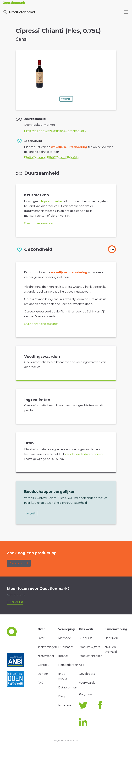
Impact (63, 656)
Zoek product (18, 563)
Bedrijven (111, 638)
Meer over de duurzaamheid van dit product (54, 131)
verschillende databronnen (84, 454)
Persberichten (68, 664)
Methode (64, 638)
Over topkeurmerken (39, 223)
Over (41, 638)
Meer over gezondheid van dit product (50, 157)
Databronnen (67, 687)
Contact (43, 664)
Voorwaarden (88, 682)
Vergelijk (66, 98)
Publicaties (65, 647)
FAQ (40, 682)
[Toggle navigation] (125, 12)
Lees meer (15, 602)
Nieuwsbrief (46, 656)
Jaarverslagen (47, 647)
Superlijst (85, 638)
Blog (61, 696)
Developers (87, 673)
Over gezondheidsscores (41, 324)
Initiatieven (65, 705)
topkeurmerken (52, 201)
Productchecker (22, 12)
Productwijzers (89, 647)
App (82, 664)
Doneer (43, 673)
